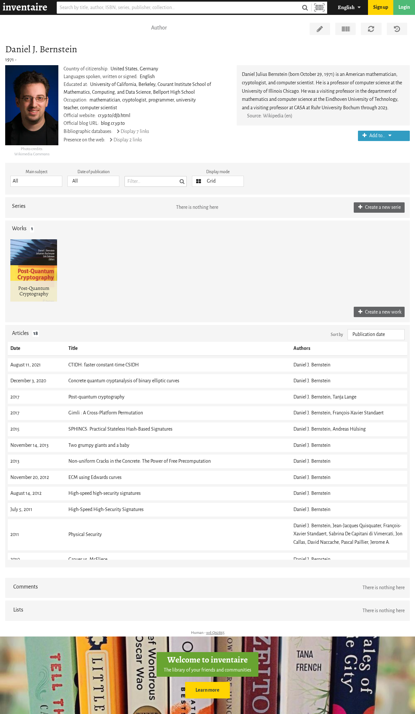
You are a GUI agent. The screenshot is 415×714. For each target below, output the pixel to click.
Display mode (218, 171)
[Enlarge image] (31, 105)
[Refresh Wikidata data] (371, 29)
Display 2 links (127, 140)
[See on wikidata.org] (345, 29)
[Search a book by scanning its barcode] (319, 8)
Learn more (207, 690)
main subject (36, 171)
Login (404, 7)
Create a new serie (382, 207)
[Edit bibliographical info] (320, 29)
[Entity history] (397, 29)
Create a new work (382, 312)
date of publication (93, 171)
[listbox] (36, 181)
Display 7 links (135, 131)
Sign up (380, 7)
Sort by (337, 334)
